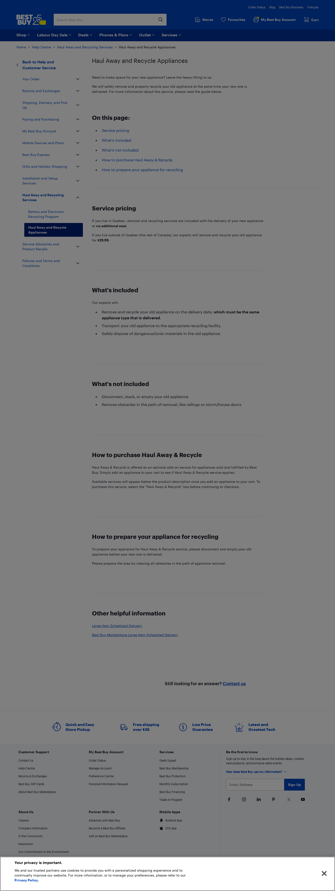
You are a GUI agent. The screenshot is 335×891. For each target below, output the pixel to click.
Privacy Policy (26, 880)
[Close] (324, 873)
